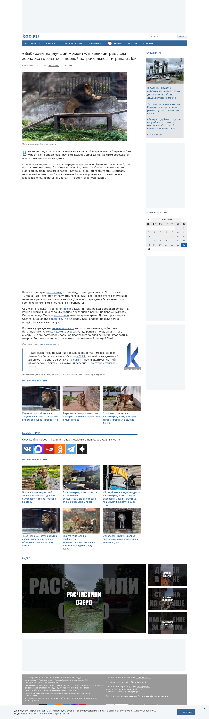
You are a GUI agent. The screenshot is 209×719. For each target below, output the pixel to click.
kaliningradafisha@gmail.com (128, 689)
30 (184, 245)
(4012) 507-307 (143, 677)
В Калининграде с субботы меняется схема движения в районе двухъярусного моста (163, 92)
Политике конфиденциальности (51, 713)
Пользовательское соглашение (121, 696)
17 (149, 240)
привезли (64, 308)
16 (184, 236)
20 (166, 240)
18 (154, 240)
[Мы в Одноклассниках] (60, 449)
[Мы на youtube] (49, 449)
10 (149, 236)
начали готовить (63, 328)
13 (166, 236)
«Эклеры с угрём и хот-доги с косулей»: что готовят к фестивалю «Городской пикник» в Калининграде (164, 124)
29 (178, 245)
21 (172, 240)
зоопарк (54, 344)
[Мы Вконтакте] (27, 449)
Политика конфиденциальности (153, 696)
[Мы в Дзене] (82, 449)
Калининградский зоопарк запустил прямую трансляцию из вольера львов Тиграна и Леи (40, 416)
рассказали (53, 292)
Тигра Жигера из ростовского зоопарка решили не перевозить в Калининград (81, 416)
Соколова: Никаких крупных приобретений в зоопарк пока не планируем (120, 539)
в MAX (80, 356)
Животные (53, 65)
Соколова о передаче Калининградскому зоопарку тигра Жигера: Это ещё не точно (120, 418)
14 (172, 236)
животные (44, 344)
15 (178, 236)
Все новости (154, 134)
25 (154, 245)
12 (160, 236)
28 (172, 245)
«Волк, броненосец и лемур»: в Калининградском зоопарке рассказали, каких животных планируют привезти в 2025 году (121, 499)
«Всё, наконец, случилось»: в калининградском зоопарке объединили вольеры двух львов (39, 540)
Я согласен (186, 712)
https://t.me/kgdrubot (136, 682)
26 (160, 245)
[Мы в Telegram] (71, 449)
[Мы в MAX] (38, 449)
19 (160, 240)
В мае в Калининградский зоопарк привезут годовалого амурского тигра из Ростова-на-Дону (39, 497)
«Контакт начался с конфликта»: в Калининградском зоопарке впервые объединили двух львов (79, 542)
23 (184, 240)
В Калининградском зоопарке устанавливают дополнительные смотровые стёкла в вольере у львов (80, 497)
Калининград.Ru (132, 369)
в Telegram (74, 359)
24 (148, 245)
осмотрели (61, 315)
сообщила (55, 318)
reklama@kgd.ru (132, 691)
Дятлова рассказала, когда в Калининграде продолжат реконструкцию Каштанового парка (164, 109)
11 (154, 236)
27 (166, 245)
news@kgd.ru (143, 686)
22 (178, 240)
